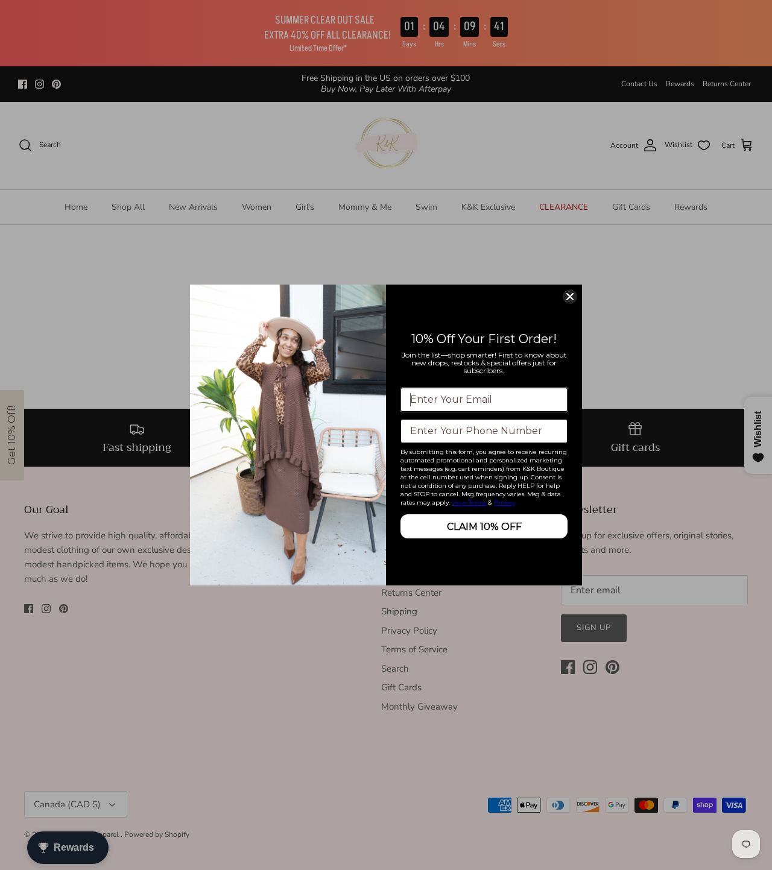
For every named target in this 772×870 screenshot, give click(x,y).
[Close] (570, 296)
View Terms (469, 502)
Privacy (504, 502)
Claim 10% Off (484, 526)
